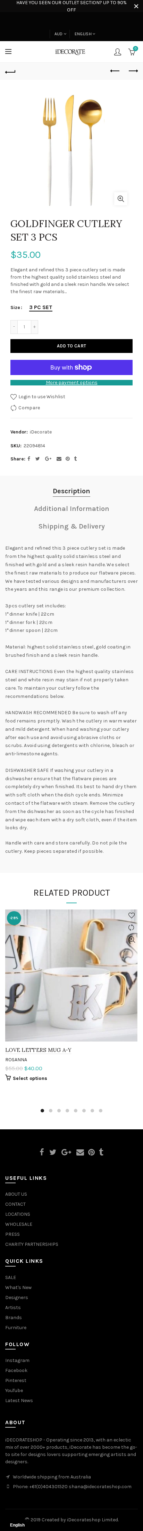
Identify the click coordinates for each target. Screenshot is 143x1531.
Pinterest (15, 1380)
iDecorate (41, 432)
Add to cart (71, 345)
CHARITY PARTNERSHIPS (31, 1244)
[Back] (10, 71)
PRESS (12, 1234)
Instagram (17, 1360)
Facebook (16, 1370)
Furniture (15, 1328)
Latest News (19, 1400)
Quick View (132, 940)
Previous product (115, 71)
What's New (18, 1287)
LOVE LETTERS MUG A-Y (38, 1050)
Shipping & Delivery (72, 526)
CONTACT (15, 1204)
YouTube (14, 1390)
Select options (30, 1078)
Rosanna (16, 1060)
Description (71, 491)
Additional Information (71, 509)
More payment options (72, 382)
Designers (16, 1297)
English (83, 33)
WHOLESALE (18, 1224)
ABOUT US (16, 1194)
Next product (132, 71)
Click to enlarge (120, 198)
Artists (13, 1307)
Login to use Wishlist (41, 397)
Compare (29, 408)
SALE (10, 1277)
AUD (58, 33)
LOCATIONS (17, 1214)
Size (15, 307)
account (117, 52)
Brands (13, 1317)
